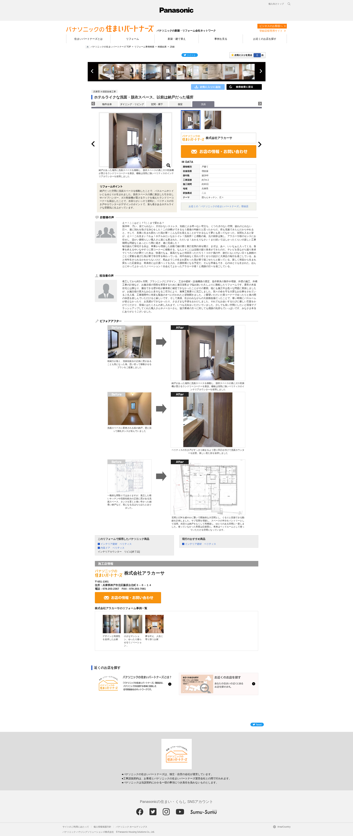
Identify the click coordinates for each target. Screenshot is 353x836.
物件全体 (107, 104)
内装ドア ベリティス (112, 547)
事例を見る (220, 38)
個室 (180, 104)
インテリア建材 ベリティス (116, 544)
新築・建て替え (177, 38)
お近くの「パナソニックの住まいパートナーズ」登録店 (218, 206)
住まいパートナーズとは (88, 38)
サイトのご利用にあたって (76, 826)
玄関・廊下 (157, 104)
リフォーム (132, 38)
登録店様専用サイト (271, 30)
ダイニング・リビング (132, 104)
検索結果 (162, 46)
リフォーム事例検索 (144, 46)
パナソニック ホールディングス (131, 826)
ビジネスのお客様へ (271, 25)
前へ (92, 71)
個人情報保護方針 (102, 826)
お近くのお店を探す (264, 38)
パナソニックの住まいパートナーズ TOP (111, 46)
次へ (261, 71)
